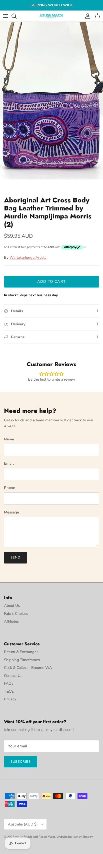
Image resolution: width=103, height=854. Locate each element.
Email (9, 463)
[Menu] (5, 16)
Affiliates (11, 621)
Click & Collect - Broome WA (28, 667)
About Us (12, 605)
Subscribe (20, 761)
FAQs (8, 683)
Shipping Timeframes (22, 659)
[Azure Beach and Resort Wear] (51, 16)
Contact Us (13, 675)
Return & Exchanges (21, 651)
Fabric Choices (16, 613)
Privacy (10, 699)
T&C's (9, 691)
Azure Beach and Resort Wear (35, 837)
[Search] (16, 16)
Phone (9, 487)
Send (15, 557)
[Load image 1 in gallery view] (51, 108)
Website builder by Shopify (74, 837)
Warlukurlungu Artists (28, 257)
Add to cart (51, 281)
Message (11, 512)
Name (9, 439)
